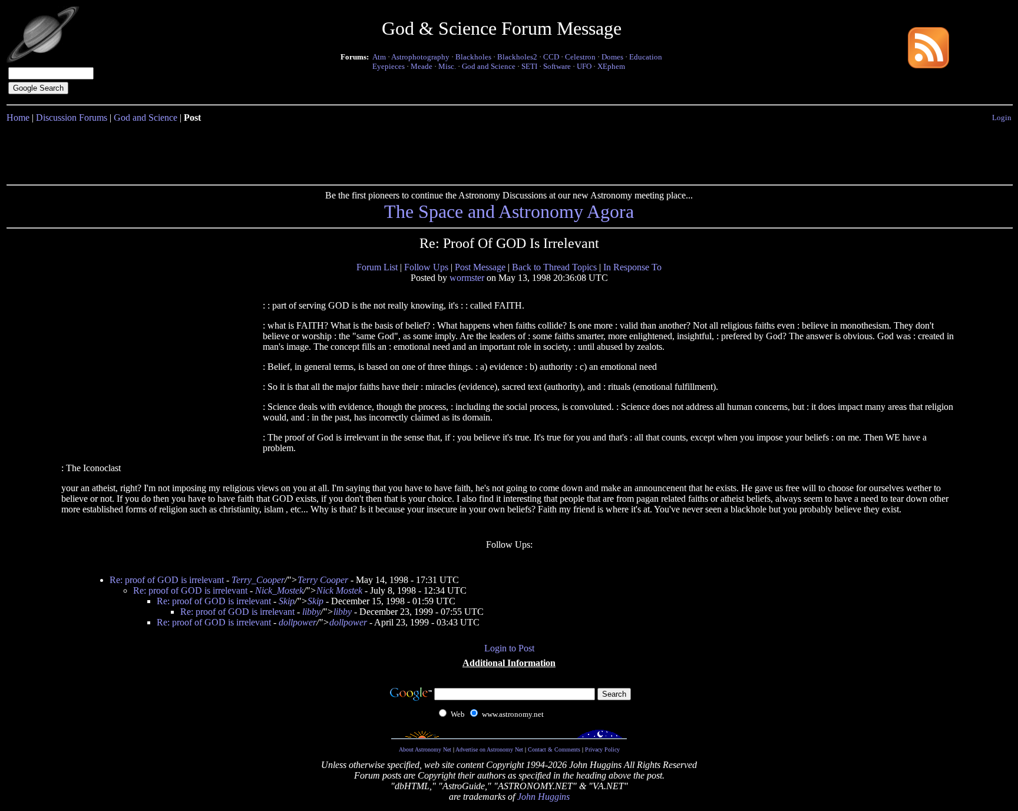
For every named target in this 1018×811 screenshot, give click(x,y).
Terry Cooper (323, 580)
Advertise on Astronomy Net (489, 749)
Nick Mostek (339, 590)
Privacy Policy (602, 749)
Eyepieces (388, 66)
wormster (466, 278)
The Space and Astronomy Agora (509, 211)
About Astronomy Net (425, 749)
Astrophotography (420, 56)
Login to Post (509, 648)
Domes (612, 56)
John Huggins (543, 797)
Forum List (377, 267)
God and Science (488, 66)
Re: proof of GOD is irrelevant (167, 580)
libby (311, 612)
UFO (584, 66)
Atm (379, 56)
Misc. (447, 66)
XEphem (611, 66)
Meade (421, 66)
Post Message (480, 267)
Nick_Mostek (279, 590)
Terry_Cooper (258, 580)
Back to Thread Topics (554, 267)
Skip (287, 601)
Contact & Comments (554, 749)
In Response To (632, 267)
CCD (551, 56)
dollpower (297, 622)
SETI (529, 66)
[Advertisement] (509, 151)
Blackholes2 (517, 56)
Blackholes (473, 56)
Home (17, 117)
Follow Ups (426, 267)
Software (557, 66)
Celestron (580, 56)
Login (1002, 117)
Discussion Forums (71, 117)
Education (645, 56)
